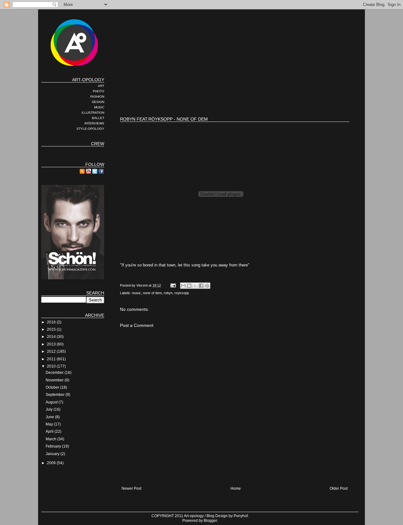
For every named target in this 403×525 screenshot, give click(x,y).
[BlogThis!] (189, 285)
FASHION (97, 96)
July (50, 409)
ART (101, 86)
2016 (52, 322)
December (55, 372)
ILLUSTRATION (93, 112)
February (54, 446)
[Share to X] (195, 285)
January (53, 454)
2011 (52, 359)
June (50, 417)
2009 (52, 463)
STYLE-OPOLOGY (90, 128)
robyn (168, 293)
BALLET (98, 118)
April (50, 431)
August (52, 402)
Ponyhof (241, 516)
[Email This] (183, 285)
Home (235, 488)
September (55, 394)
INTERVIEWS (94, 123)
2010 (52, 366)
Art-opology (194, 516)
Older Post (339, 488)
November (55, 380)
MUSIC (99, 107)
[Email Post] (173, 285)
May (50, 424)
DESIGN (98, 102)
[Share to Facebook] (201, 285)
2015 (52, 329)
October (53, 387)
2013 (52, 344)
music (136, 293)
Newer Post (131, 488)
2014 (52, 336)
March (51, 439)
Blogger (210, 520)
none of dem (152, 293)
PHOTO (98, 91)
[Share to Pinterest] (207, 285)
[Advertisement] (234, 91)
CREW (97, 143)
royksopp (181, 293)
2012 (52, 351)
